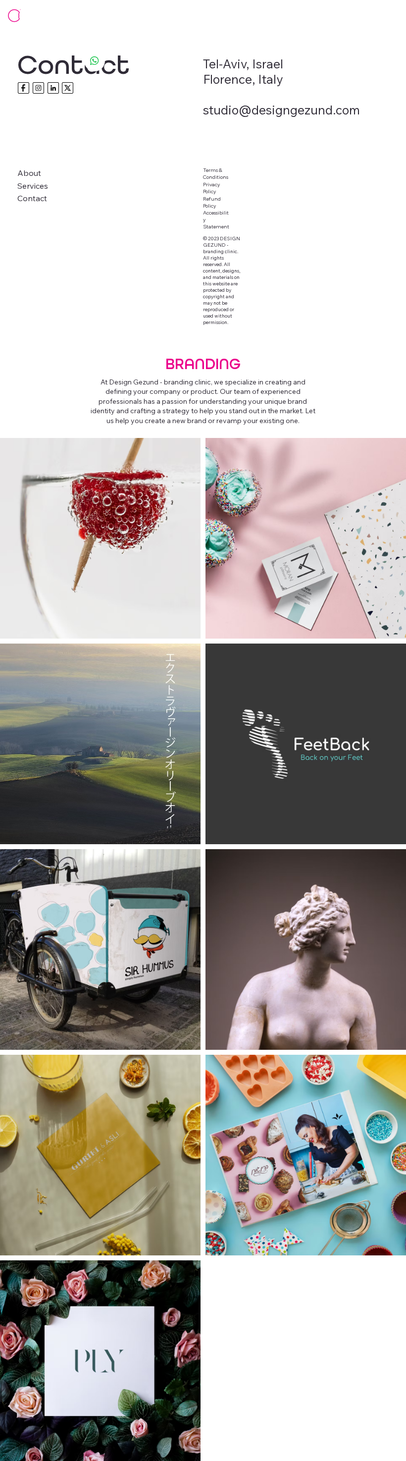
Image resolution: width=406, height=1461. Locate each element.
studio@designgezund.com (281, 109)
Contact (32, 198)
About (29, 173)
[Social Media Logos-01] (23, 88)
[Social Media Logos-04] (53, 88)
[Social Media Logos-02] (67, 88)
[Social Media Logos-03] (38, 88)
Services (32, 186)
